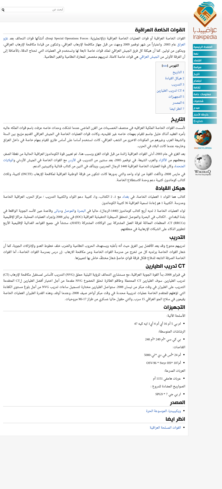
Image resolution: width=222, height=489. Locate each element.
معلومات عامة (202, 94)
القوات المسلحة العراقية (165, 428)
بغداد (125, 197)
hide (165, 66)
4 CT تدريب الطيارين (170, 91)
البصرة (81, 211)
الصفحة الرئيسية (203, 47)
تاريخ (196, 74)
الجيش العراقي (149, 57)
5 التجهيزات (176, 97)
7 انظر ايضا (177, 109)
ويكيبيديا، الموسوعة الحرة (163, 411)
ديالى (57, 211)
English (198, 121)
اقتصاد (198, 60)
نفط (196, 53)
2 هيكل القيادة (174, 78)
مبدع (197, 107)
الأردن (72, 160)
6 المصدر (178, 103)
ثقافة (197, 87)
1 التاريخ (178, 72)
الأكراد (163, 160)
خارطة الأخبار (201, 114)
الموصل (69, 211)
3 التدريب (177, 85)
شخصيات (198, 101)
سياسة (197, 67)
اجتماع (198, 80)
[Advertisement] (203, 228)
